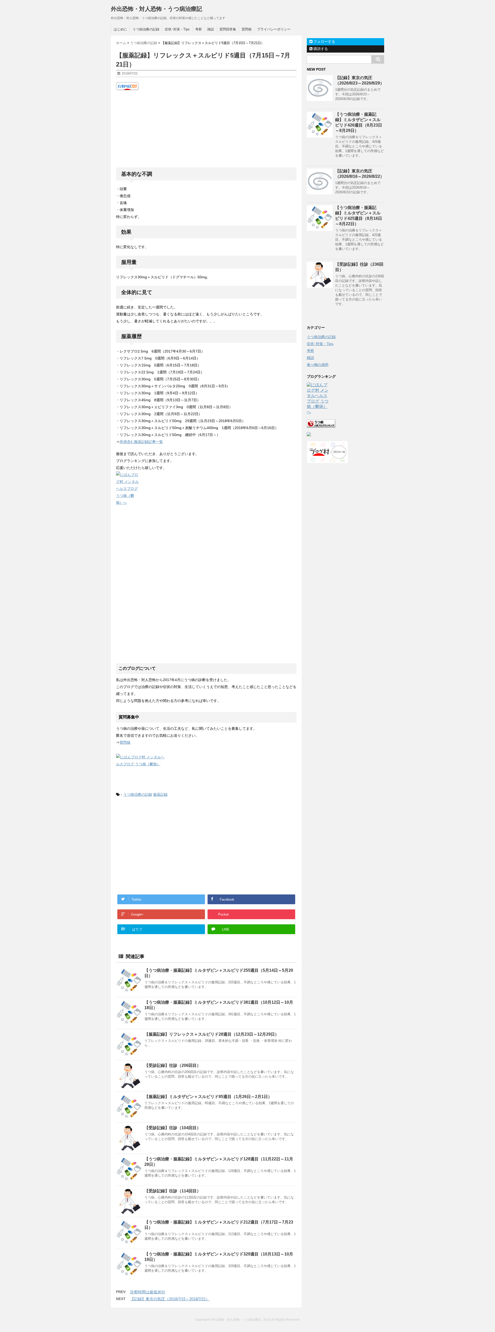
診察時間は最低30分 (147, 1292)
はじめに (120, 29)
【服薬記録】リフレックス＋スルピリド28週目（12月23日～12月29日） (211, 1034)
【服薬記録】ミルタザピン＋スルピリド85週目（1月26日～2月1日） (208, 1096)
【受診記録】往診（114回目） (172, 1191)
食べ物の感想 (317, 365)
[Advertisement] (206, 129)
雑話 (210, 29)
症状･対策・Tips (177, 29)
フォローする (323, 41)
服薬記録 (160, 794)
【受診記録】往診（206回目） (172, 1065)
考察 (198, 29)
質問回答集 (227, 29)
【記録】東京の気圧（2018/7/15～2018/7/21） (170, 1299)
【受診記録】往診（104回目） (172, 1128)
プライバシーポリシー (274, 29)
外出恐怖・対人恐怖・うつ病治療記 (156, 9)
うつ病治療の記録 (146, 29)
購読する (320, 49)
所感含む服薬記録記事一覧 (141, 442)
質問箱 (247, 29)
